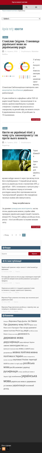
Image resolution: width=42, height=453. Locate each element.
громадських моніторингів (21, 208)
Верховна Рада (15, 321)
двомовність (24, 334)
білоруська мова (12, 334)
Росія (18, 331)
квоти (26, 345)
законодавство (17, 345)
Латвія (35, 325)
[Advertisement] (21, 418)
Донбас (24, 321)
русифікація (11, 371)
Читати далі (35, 119)
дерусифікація (11, 342)
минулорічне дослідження (12, 90)
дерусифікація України (27, 342)
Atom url (7, 449)
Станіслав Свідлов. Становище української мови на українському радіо (20, 44)
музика (5, 360)
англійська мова (33, 330)
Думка (5, 128)
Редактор (5, 145)
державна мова (13, 337)
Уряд (21, 331)
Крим (31, 325)
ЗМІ (29, 321)
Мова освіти (7, 328)
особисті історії (14, 363)
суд (9, 376)
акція (26, 331)
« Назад (6, 235)
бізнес (6, 334)
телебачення (16, 376)
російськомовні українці (20, 367)
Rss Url (3, 449)
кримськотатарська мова (11, 349)
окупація (10, 360)
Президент (15, 328)
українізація (19, 385)
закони (6, 346)
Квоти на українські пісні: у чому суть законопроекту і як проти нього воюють (20, 135)
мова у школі (24, 349)
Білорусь (6, 321)
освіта (6, 363)
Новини (5, 37)
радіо (21, 363)
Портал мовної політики (19, 2)
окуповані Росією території (25, 360)
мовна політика (21, 352)
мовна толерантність (29, 356)
